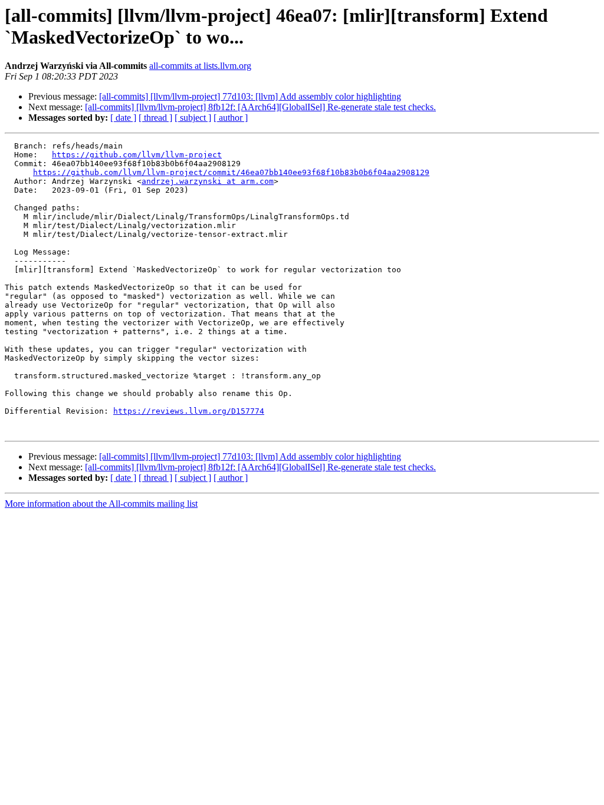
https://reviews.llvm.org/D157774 (188, 411)
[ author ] (231, 118)
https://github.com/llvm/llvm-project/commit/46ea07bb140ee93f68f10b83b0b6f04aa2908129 (231, 172)
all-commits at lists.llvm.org (200, 66)
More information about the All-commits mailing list (101, 504)
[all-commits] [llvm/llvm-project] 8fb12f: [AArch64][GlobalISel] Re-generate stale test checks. (260, 107)
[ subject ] (193, 118)
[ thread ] (155, 118)
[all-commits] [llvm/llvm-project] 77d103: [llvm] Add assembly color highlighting (250, 96)
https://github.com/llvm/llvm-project (137, 154)
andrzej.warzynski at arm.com (208, 181)
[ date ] (123, 118)
